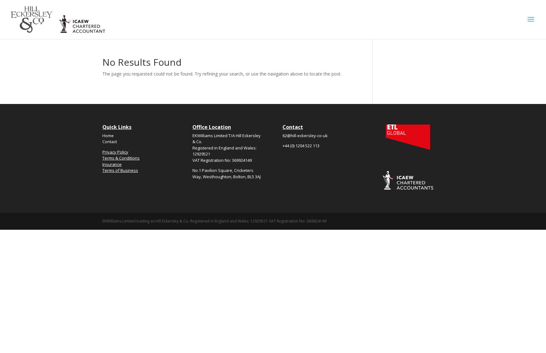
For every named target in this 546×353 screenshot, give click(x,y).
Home (108, 135)
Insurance (112, 164)
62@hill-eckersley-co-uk (305, 135)
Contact (109, 141)
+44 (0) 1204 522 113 (300, 146)
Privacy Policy (115, 152)
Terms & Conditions (121, 158)
